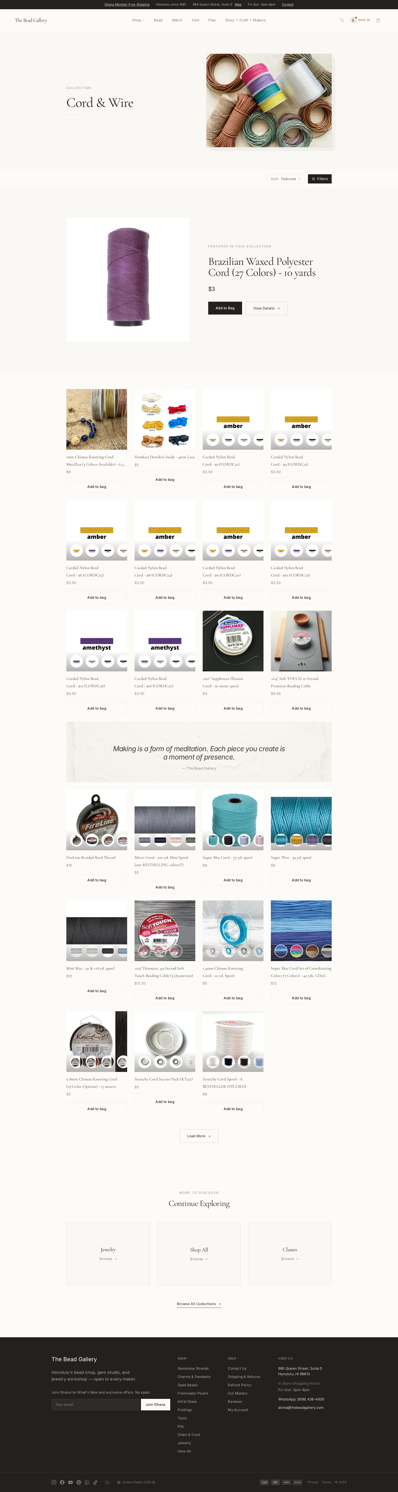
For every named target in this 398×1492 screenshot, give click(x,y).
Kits (181, 1426)
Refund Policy (240, 1385)
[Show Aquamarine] (228, 951)
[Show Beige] (176, 550)
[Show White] (144, 1061)
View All (184, 1451)
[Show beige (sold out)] (92, 951)
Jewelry (184, 1443)
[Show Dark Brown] (107, 1061)
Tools (182, 1418)
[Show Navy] (160, 840)
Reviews (235, 1401)
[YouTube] (70, 1482)
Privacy (313, 1482)
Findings (185, 1410)
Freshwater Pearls (193, 1393)
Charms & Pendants (194, 1377)
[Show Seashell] (176, 840)
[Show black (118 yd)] (107, 951)
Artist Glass (187, 1401)
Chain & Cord (189, 1434)
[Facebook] (62, 1482)
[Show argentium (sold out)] (76, 951)
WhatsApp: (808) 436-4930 (301, 1399)
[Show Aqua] (212, 840)
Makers (259, 20)
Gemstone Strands (193, 1368)
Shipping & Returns (244, 1377)
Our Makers (237, 1393)
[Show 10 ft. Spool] (144, 951)
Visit (195, 20)
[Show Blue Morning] (244, 840)
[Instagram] (54, 1482)
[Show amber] (212, 439)
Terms (326, 1482)
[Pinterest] (78, 1482)
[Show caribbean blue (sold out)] (123, 951)
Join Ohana (156, 1404)
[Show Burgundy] (92, 1061)
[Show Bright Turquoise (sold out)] (259, 951)
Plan (212, 20)
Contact (287, 4)
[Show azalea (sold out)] (312, 840)
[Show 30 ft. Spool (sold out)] (160, 951)
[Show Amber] (144, 550)
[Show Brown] (191, 661)
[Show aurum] (296, 840)
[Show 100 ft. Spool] (176, 951)
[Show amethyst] (228, 439)
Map (238, 4)
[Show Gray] (144, 840)
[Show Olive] (191, 840)
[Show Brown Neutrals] (312, 951)
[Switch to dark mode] (107, 1482)
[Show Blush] (259, 840)
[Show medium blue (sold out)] (259, 1061)
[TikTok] (95, 1482)
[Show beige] (244, 439)
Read (158, 20)
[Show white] (212, 1061)
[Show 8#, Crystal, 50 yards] (123, 840)
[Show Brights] (296, 951)
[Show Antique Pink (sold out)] (212, 951)
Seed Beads (188, 1385)
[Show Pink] (191, 1061)
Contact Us (237, 1368)
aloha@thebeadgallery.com (301, 1407)
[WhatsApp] (87, 1482)
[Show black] (259, 439)
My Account (238, 1410)
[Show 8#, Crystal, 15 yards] (107, 840)
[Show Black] (191, 550)
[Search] (342, 20)
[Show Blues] (281, 951)
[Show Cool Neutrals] (328, 951)
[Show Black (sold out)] (244, 951)
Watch (177, 20)
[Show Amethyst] (160, 550)
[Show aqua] (281, 840)
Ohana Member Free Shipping (127, 4)
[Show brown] (107, 661)
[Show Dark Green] (123, 1061)
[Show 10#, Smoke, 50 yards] (92, 840)
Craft (244, 20)
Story (229, 20)
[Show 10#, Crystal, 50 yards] (76, 840)
